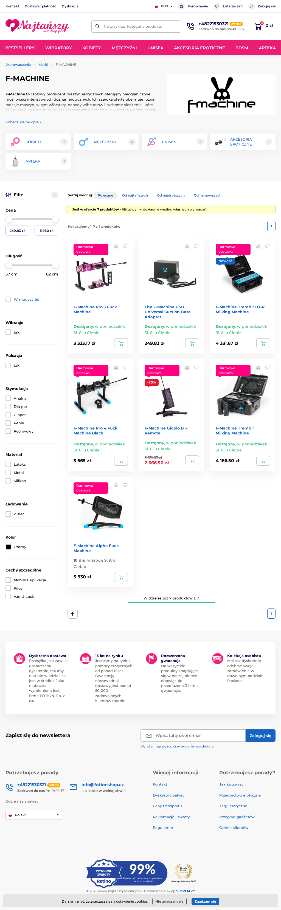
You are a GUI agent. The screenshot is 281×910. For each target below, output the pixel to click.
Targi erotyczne (233, 806)
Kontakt (12, 6)
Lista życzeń (233, 6)
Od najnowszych (207, 195)
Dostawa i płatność (40, 6)
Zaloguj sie (267, 6)
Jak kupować (231, 784)
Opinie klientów (234, 827)
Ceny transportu (167, 806)
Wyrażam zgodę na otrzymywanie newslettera (177, 746)
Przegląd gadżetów (237, 817)
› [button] (23, 122)
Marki (43, 64)
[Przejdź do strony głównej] (37, 26)
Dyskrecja (70, 6)
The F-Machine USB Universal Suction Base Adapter (168, 312)
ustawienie (125, 901)
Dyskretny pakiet (168, 795)
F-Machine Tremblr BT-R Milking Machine (240, 309)
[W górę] (72, 613)
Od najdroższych (171, 195)
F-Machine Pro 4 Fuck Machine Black (95, 431)
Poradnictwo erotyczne (240, 795)
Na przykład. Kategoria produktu (133, 26)
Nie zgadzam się (169, 901)
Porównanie (197, 6)
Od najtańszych (135, 195)
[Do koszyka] (121, 343)
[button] (125, 246)
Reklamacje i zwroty (171, 817)
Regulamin (163, 827)
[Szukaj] (97, 26)
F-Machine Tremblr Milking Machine (235, 431)
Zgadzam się (205, 901)
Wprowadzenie (18, 64)
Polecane (105, 195)
